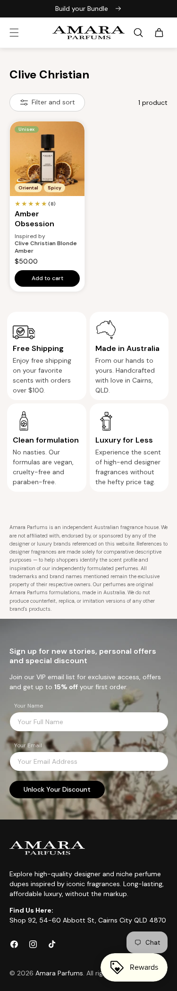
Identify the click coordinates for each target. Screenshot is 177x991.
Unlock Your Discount (57, 789)
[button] (14, 32)
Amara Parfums (59, 973)
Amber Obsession (34, 219)
